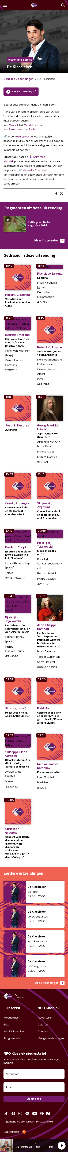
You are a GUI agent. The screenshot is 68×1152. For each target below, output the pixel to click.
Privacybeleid (44, 1121)
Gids (6, 1024)
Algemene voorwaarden (18, 1121)
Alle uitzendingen (47, 983)
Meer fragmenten (46, 240)
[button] (61, 1145)
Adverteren (45, 1017)
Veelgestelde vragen (51, 1038)
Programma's (11, 1038)
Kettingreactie (23, 136)
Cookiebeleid (11, 1131)
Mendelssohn (32, 125)
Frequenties (11, 1017)
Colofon (43, 1024)
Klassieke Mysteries (35, 170)
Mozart (13, 125)
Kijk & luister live (13, 1031)
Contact (43, 1031)
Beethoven (16, 129)
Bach (32, 129)
